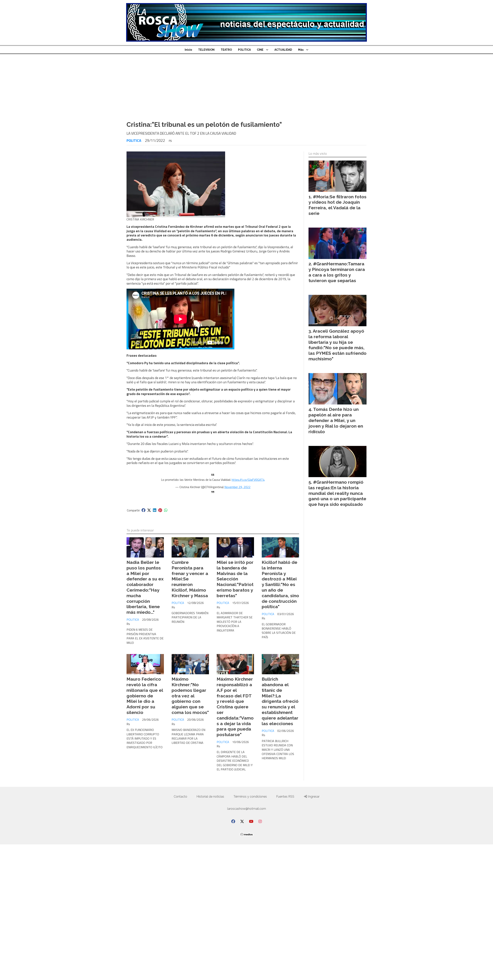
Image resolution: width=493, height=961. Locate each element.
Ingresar (313, 796)
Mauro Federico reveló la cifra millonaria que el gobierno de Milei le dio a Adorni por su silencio (145, 695)
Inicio (188, 49)
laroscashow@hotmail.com (246, 809)
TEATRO (226, 49)
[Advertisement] (246, 89)
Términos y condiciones (250, 796)
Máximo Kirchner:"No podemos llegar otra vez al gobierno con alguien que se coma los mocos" (190, 695)
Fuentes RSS (285, 796)
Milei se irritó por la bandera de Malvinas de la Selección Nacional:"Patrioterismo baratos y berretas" (235, 579)
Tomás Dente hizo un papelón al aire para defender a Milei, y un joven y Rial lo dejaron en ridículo (336, 420)
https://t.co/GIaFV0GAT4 (248, 479)
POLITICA (244, 49)
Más (301, 49)
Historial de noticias (210, 796)
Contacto (180, 796)
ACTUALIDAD (283, 49)
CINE (260, 49)
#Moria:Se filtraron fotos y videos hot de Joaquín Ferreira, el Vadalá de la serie (337, 205)
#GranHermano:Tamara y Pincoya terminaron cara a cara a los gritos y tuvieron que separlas (337, 272)
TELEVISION (206, 49)
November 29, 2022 (237, 487)
